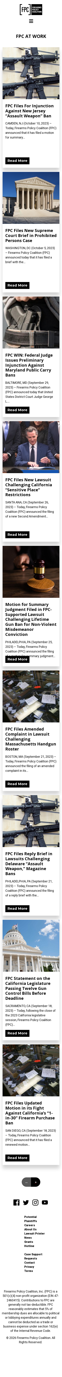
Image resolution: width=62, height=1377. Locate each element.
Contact (29, 1262)
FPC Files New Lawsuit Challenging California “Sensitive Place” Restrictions (28, 487)
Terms (28, 1271)
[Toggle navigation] (31, 21)
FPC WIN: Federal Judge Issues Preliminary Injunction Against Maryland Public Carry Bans (29, 365)
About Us (30, 1229)
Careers (29, 1225)
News (28, 1237)
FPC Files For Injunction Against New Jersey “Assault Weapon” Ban (29, 111)
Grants (28, 1242)
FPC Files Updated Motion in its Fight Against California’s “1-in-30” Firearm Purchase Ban (30, 1113)
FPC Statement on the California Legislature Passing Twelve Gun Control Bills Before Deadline (27, 988)
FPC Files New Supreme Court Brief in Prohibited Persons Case (31, 235)
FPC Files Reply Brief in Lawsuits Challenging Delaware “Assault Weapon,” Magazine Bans (28, 863)
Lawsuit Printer (34, 1233)
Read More (17, 161)
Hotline (29, 1246)
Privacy (29, 1266)
